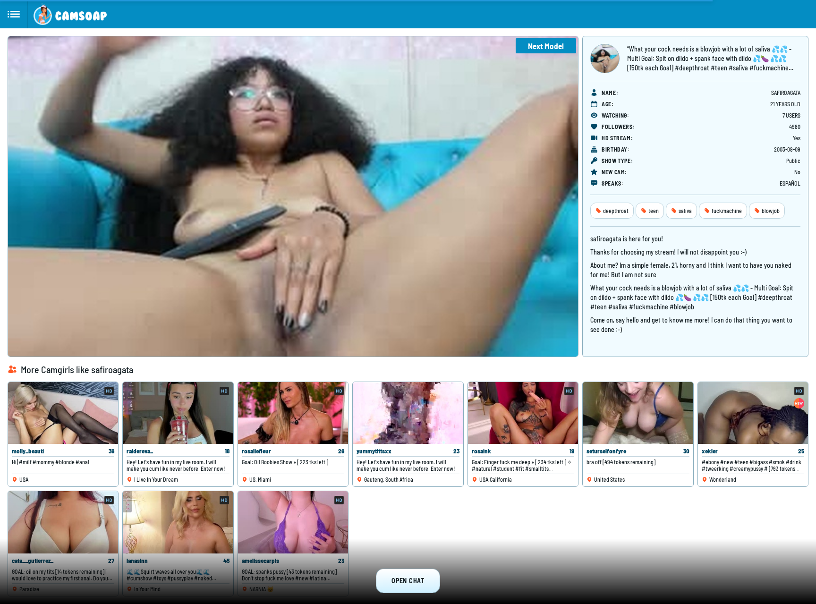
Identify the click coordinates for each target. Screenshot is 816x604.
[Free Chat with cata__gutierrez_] (63, 522)
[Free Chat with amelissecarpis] (293, 522)
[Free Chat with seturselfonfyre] (638, 413)
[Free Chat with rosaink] (523, 413)
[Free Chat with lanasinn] (178, 522)
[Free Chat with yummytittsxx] (408, 413)
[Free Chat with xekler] (753, 413)
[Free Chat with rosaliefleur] (293, 413)
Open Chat (407, 581)
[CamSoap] (70, 14)
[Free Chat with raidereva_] (178, 413)
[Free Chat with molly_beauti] (63, 413)
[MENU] (14, 14)
